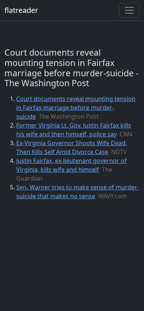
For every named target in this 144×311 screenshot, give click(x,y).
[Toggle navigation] (129, 10)
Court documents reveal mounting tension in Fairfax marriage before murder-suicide (76, 107)
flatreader (21, 10)
